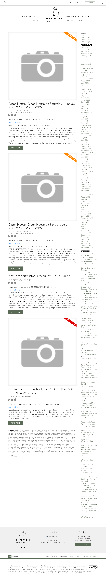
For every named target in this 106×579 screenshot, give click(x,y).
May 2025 (84, 62)
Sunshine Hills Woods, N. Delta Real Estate (27, 450)
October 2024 (86, 70)
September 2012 (87, 195)
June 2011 (84, 205)
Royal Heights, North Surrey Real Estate (29, 447)
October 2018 (85, 115)
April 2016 (84, 142)
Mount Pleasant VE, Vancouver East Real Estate (46, 443)
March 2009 (85, 243)
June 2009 (85, 239)
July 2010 (84, 222)
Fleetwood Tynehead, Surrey (45, 438)
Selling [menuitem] (36, 21)
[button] (99, 3)
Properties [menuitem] (25, 16)
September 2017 (87, 127)
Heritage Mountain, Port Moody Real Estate (42, 441)
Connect (90, 2)
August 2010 (85, 220)
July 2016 (84, 138)
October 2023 (86, 77)
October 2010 (86, 216)
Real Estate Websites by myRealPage (87, 556)
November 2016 (86, 134)
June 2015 (84, 157)
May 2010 (84, 226)
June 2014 (84, 176)
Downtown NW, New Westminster (56, 434)
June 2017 (84, 129)
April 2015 (84, 161)
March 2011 (85, 212)
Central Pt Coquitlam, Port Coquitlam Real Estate (52, 431)
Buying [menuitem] (36, 16)
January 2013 (86, 186)
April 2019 (84, 110)
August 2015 (85, 155)
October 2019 (86, 102)
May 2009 (85, 241)
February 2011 (86, 214)
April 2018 (84, 123)
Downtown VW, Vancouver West (28, 436)
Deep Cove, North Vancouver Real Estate (38, 434)
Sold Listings (85, 42)
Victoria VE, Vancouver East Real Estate (55, 451)
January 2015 (86, 165)
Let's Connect (83, 544)
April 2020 (85, 98)
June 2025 (85, 60)
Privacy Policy (72, 556)
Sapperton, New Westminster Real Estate (25, 398)
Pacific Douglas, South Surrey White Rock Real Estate (60, 444)
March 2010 (85, 231)
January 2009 (86, 245)
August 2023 (85, 81)
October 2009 (86, 233)
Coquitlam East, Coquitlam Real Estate (62, 433)
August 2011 (85, 203)
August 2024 (85, 75)
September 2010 (87, 218)
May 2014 (84, 178)
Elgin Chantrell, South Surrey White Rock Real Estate (57, 437)
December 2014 (86, 167)
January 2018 (86, 125)
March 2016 (85, 144)
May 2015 (84, 159)
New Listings (85, 37)
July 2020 (84, 96)
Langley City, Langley (58, 441)
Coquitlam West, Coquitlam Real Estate (17, 434)
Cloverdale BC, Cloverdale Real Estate (43, 433)
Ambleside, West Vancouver (22, 430)
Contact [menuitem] (80, 21)
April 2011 (84, 210)
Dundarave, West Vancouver (66, 436)
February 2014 (86, 184)
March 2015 (85, 163)
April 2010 (84, 229)
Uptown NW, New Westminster (38, 451)
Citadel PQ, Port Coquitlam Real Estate (23, 433)
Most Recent (85, 47)
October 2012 (86, 193)
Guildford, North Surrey (25, 441)
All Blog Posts (85, 35)
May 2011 (84, 207)
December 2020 (87, 91)
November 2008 (87, 248)
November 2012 (86, 191)
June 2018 (84, 119)
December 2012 (86, 188)
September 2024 (87, 72)
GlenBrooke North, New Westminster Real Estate (57, 440)
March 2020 (85, 100)
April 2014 (84, 180)
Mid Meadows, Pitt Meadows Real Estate (24, 443)
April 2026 (85, 49)
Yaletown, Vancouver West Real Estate (38, 453)
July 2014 (84, 174)
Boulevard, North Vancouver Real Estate (39, 430)
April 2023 (85, 87)
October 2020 (86, 93)
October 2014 (86, 169)
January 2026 (86, 55)
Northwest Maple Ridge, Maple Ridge (37, 444)
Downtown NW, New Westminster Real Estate (88, 314)
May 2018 (84, 121)
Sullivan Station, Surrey (30, 448)
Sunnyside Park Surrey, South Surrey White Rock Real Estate (89, 479)
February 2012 (86, 201)
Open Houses (86, 39)
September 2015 (87, 153)
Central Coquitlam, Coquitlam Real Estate (30, 431)
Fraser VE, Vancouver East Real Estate (36, 440)
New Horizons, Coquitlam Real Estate (67, 443)
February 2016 (86, 146)
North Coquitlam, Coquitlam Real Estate (18, 444)
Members (69, 21)
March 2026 (85, 51)
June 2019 (84, 106)
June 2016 (84, 140)
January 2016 (86, 148)
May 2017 (84, 132)
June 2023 (85, 83)
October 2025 (86, 58)
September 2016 (87, 136)
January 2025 (86, 64)
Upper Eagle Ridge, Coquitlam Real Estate (48, 450)
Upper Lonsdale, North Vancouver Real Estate (19, 451)
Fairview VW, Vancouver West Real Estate (27, 438)
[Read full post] (42, 67)
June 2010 (84, 224)
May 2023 (84, 85)
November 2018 (86, 112)
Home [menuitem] (17, 16)
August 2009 (85, 237)
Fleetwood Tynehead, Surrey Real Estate (62, 438)
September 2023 (87, 79)
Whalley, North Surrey (89, 508)
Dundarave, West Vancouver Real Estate (18, 437)
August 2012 (85, 197)
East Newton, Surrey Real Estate (36, 437)
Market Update (72, 16)
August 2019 (85, 104)
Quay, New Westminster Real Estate (87, 441)
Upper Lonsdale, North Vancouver (67, 450)
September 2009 (87, 235)
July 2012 (84, 199)
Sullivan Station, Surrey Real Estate (44, 448)
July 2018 (84, 117)
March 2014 (85, 182)
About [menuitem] (84, 16)
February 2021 (86, 89)
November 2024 (87, 68)
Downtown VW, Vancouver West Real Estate (47, 436)
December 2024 (87, 66)
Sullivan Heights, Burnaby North (16, 448)
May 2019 (84, 108)
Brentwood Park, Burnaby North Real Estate (60, 430)
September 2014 (87, 172)
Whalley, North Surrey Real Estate (23, 112)
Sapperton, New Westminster (47, 447)
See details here (14, 122)
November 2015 (86, 150)
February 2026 (86, 53)
